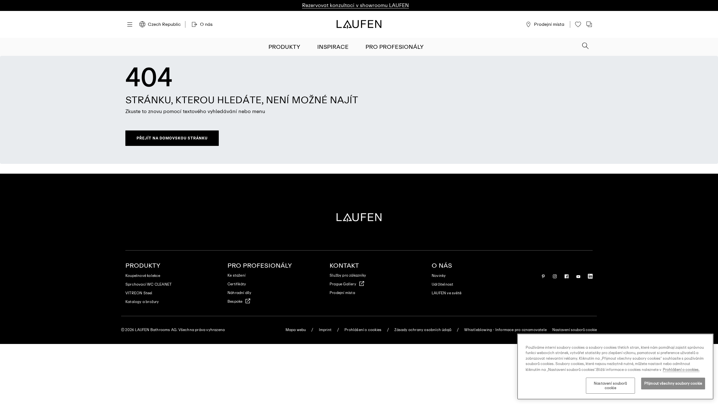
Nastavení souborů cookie (610, 386)
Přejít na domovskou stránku (172, 138)
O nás (442, 265)
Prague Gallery (343, 284)
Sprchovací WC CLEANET (148, 284)
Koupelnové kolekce (142, 276)
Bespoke (234, 301)
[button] (585, 46)
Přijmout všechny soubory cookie (673, 384)
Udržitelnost (442, 284)
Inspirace (333, 46)
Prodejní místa (342, 293)
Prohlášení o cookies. (681, 369)
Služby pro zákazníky (348, 275)
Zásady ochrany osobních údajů (422, 330)
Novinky (439, 276)
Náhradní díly (239, 293)
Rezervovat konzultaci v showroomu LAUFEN (355, 5)
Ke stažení (236, 275)
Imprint (325, 330)
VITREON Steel (139, 293)
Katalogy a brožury (142, 302)
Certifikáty (236, 284)
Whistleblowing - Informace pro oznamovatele (505, 330)
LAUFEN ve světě (446, 293)
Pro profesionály (394, 46)
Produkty (284, 46)
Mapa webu (296, 330)
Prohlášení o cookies (362, 330)
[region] (615, 367)
